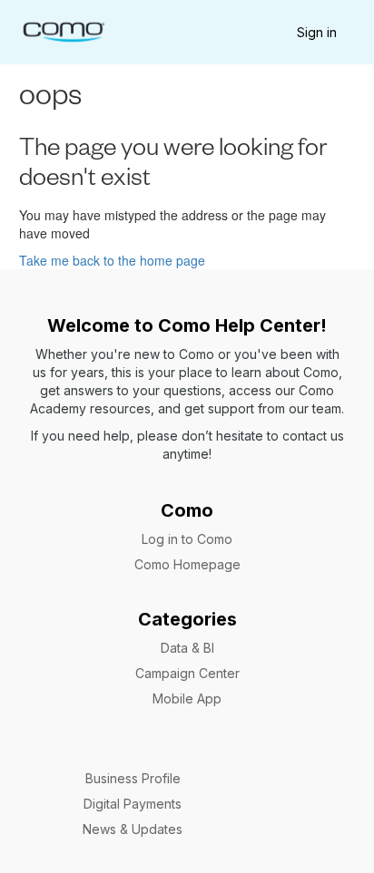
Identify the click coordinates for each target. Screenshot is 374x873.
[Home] (63, 30)
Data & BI (187, 647)
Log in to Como (187, 539)
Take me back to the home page (112, 260)
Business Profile (133, 778)
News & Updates (132, 829)
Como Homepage (187, 564)
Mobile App (187, 698)
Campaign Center (187, 673)
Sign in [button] (317, 32)
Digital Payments (133, 803)
